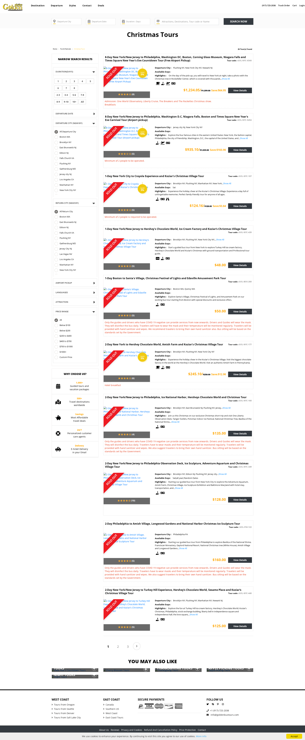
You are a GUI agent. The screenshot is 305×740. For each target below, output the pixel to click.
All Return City (66, 211)
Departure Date (64, 113)
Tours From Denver (64, 713)
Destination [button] (38, 5)
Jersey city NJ (65, 174)
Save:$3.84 (219, 206)
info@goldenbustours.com (224, 714)
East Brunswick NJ (68, 147)
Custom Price (66, 357)
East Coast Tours (114, 717)
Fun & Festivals (65, 49)
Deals (101, 5)
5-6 (74, 94)
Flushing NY (65, 163)
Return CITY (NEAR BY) (67, 203)
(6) (133, 378)
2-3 (58, 94)
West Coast (111, 713)
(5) (133, 153)
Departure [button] (57, 5)
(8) (133, 94)
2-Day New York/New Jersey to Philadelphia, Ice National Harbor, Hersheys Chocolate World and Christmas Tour (176, 397)
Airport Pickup (64, 282)
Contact (87, 5)
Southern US (112, 708)
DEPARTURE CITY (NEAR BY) (69, 123)
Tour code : (239, 60)
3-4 (66, 94)
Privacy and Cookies (131, 729)
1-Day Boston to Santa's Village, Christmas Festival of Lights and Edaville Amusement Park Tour (165, 278)
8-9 (58, 101)
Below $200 (65, 330)
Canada (110, 704)
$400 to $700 (65, 341)
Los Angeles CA (67, 179)
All (82, 101)
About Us (104, 729)
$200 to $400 (65, 336)
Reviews (115, 729)
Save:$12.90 (218, 374)
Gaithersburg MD (68, 169)
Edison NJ (64, 152)
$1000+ (63, 351)
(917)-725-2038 (269, 5)
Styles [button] (72, 5)
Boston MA (65, 137)
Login (302, 5)
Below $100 (65, 325)
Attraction (62, 301)
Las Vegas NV (66, 254)
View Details (240, 90)
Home (55, 49)
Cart (294, 5)
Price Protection (187, 729)
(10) (133, 500)
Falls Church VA (67, 158)
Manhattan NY (66, 184)
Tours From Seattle (64, 708)
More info (201, 736)
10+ (74, 101)
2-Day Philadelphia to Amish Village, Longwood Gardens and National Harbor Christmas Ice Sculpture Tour (172, 523)
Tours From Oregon (64, 704)
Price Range (62, 311)
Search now (238, 21)
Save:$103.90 (218, 150)
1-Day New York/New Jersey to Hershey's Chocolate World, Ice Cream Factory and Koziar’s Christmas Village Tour (176, 229)
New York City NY (68, 190)
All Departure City (68, 131)
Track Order (284, 5)
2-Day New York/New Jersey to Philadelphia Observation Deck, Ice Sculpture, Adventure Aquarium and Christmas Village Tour (176, 465)
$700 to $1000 (66, 346)
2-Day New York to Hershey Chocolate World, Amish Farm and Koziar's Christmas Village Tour (164, 344)
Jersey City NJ (66, 248)
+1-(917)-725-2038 (219, 710)
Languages (62, 292)
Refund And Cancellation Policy (160, 729)
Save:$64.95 (218, 90)
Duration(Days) (64, 71)
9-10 (66, 101)
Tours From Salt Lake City (67, 717)
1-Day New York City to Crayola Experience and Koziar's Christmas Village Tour (154, 176)
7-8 (82, 94)
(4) (133, 434)
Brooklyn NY (65, 142)
